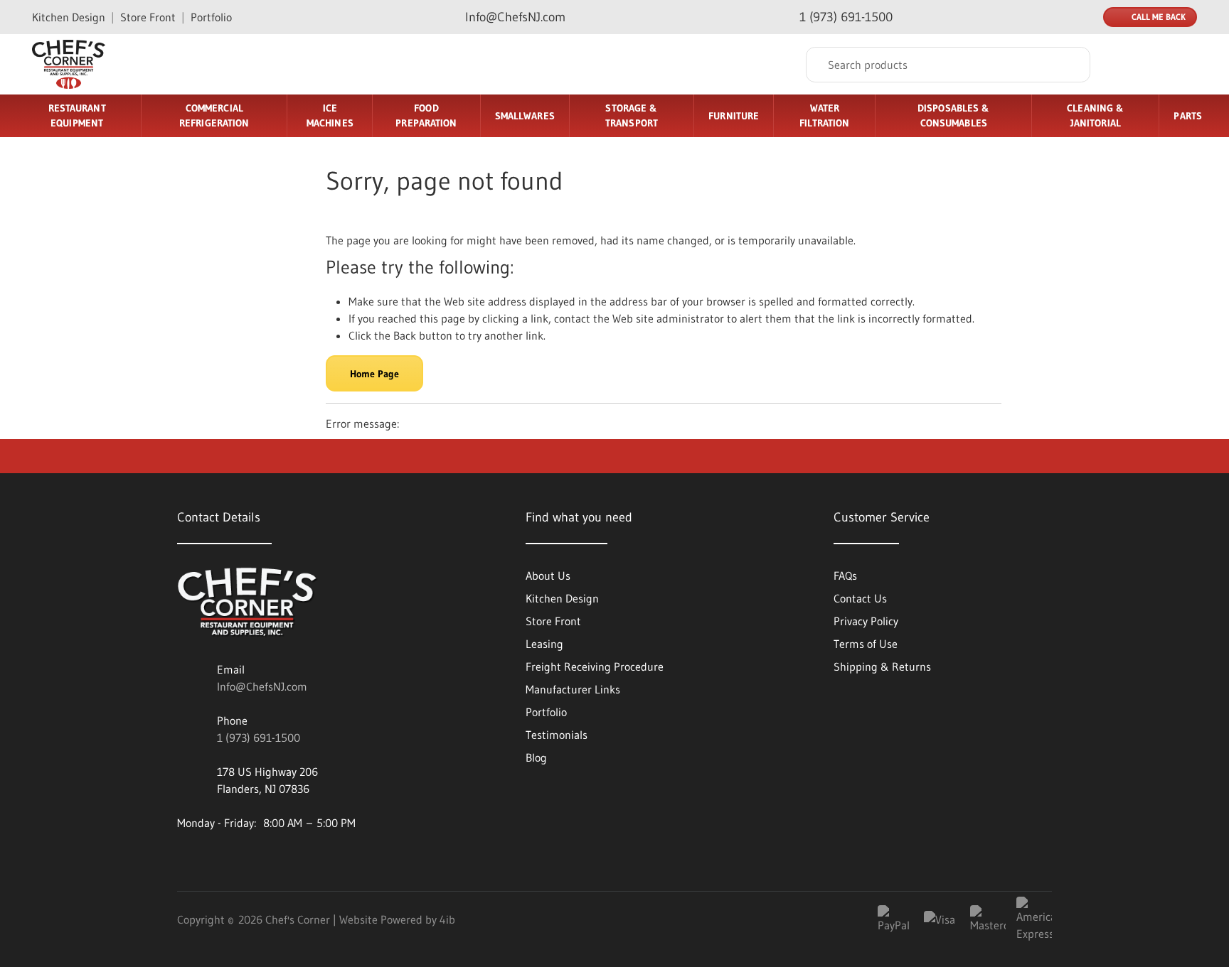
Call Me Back (1159, 16)
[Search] (1069, 64)
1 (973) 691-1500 (258, 737)
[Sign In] (1128, 64)
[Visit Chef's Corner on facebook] (226, 859)
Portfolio (211, 17)
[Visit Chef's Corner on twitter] (303, 859)
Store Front (148, 17)
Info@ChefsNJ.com (262, 686)
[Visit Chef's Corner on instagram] (264, 859)
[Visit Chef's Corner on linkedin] (187, 859)
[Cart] (1181, 64)
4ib (447, 919)
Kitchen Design (68, 17)
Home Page (374, 373)
